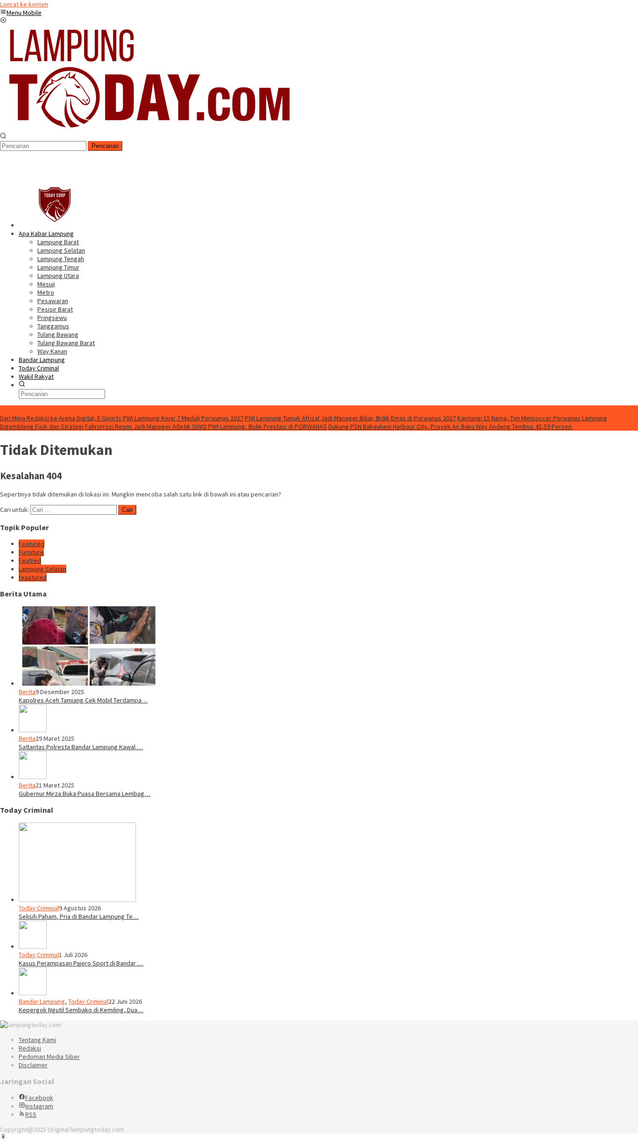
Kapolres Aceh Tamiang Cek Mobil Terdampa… (83, 700)
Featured (31, 543)
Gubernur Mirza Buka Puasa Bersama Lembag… (84, 793)
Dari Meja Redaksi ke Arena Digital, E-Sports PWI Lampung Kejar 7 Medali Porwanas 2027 (121, 418)
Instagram (39, 1106)
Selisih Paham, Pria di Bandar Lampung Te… (79, 916)
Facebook (39, 1097)
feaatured (33, 577)
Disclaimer (33, 1065)
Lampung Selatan (42, 569)
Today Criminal (39, 908)
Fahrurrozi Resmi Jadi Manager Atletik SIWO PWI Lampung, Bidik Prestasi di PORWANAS (206, 426)
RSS (30, 1114)
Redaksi (30, 1048)
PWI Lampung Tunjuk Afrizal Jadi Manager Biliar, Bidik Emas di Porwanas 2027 (350, 418)
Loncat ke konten (24, 4)
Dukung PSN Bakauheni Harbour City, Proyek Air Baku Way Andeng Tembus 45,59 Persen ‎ (450, 426)
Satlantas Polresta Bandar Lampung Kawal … (81, 747)
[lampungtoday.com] (147, 128)
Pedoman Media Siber (49, 1056)
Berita (27, 692)
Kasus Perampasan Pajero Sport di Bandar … (81, 963)
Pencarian (105, 145)
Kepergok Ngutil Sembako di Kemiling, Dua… (81, 1010)
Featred (30, 560)
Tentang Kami (37, 1040)
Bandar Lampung (42, 1001)
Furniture (31, 552)
